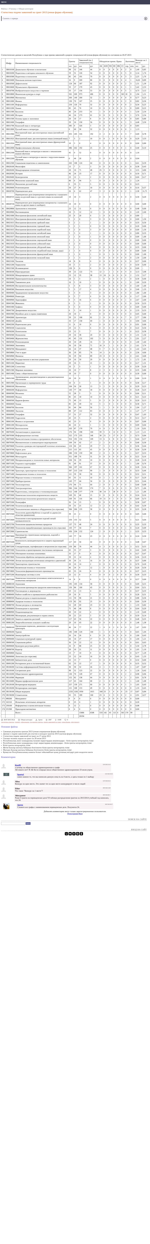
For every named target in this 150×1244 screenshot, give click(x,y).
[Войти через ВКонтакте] (70, 833)
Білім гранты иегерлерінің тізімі (16, 745)
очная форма (66, 722)
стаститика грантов (7, 722)
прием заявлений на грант (52, 722)
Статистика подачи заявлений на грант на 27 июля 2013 (27, 736)
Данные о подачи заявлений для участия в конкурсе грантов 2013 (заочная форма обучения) (42, 734)
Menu (4, 2)
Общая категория (26, 9)
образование (25, 722)
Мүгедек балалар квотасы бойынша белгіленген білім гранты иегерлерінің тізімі (37, 750)
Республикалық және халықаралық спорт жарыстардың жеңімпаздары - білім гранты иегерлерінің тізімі (47, 743)
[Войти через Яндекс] (74, 833)
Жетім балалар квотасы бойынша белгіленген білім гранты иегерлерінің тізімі (36, 748)
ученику (17, 722)
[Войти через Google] (77, 833)
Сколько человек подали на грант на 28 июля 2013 (24, 738)
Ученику (12, 9)
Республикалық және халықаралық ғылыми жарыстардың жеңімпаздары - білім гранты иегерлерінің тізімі (48, 741)
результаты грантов (36, 722)
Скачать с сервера (10, 18)
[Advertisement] (52, 38)
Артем (40, 720)
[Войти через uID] (66, 833)
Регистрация (72, 814)
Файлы (4, 9)
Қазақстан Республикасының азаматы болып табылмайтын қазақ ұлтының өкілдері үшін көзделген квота (48, 752)
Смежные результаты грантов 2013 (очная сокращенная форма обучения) (34, 731)
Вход (81, 814)
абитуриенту (75, 722)
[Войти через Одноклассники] (81, 833)
